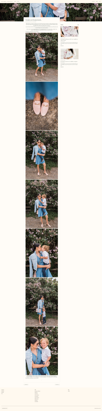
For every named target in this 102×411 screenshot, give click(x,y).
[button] (18, 1)
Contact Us (36, 393)
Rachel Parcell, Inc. (97, 408)
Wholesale (36, 400)
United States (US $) (4, 408)
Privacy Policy (36, 396)
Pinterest (2, 392)
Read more (62, 45)
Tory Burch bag (43, 29)
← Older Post (26, 384)
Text (2, 393)
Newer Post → (57, 384)
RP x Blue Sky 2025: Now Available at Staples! (69, 61)
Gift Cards (36, 392)
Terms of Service (37, 397)
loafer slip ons (36, 29)
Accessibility (36, 401)
